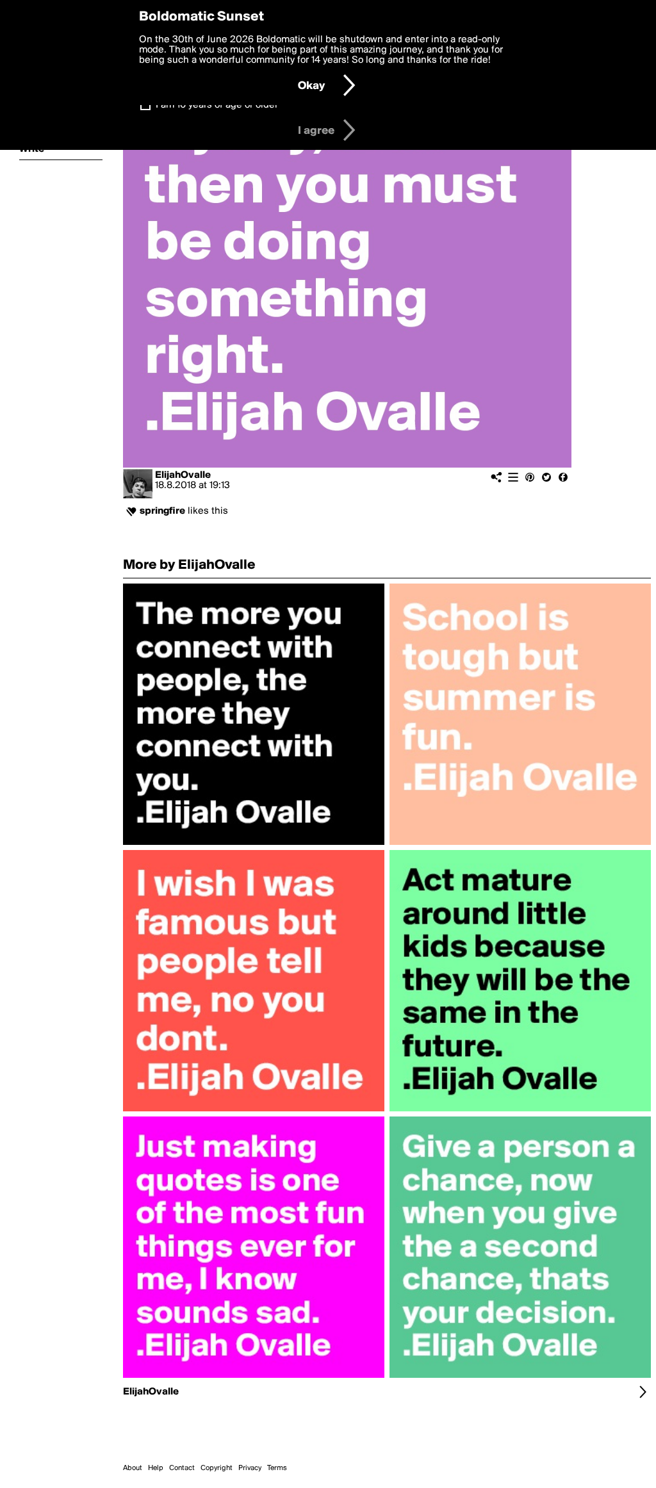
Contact (182, 1468)
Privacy (249, 1468)
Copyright (217, 1468)
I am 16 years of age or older (217, 105)
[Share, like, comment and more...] (253, 845)
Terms (277, 1468)
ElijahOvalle (183, 475)
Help (155, 1468)
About (132, 1468)
